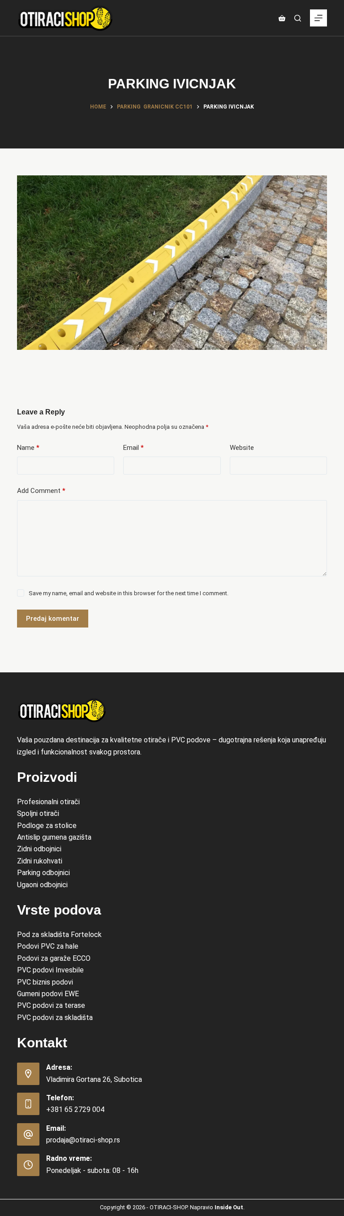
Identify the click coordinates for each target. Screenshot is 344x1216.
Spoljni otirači (38, 813)
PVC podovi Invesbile (50, 970)
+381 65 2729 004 (75, 1109)
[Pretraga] (297, 18)
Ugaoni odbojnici (42, 884)
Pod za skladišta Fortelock (59, 934)
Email (133, 448)
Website (242, 448)
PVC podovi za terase (51, 1005)
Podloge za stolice (47, 825)
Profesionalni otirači (48, 802)
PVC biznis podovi (45, 982)
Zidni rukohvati (39, 861)
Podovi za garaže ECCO (53, 958)
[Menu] (318, 17)
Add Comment (41, 491)
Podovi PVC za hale (47, 946)
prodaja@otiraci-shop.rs (83, 1140)
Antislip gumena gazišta (54, 837)
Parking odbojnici (43, 872)
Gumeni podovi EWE (48, 993)
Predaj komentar (52, 619)
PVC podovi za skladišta (55, 1017)
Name (28, 448)
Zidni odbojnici (39, 849)
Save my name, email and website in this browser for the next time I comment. (128, 593)
